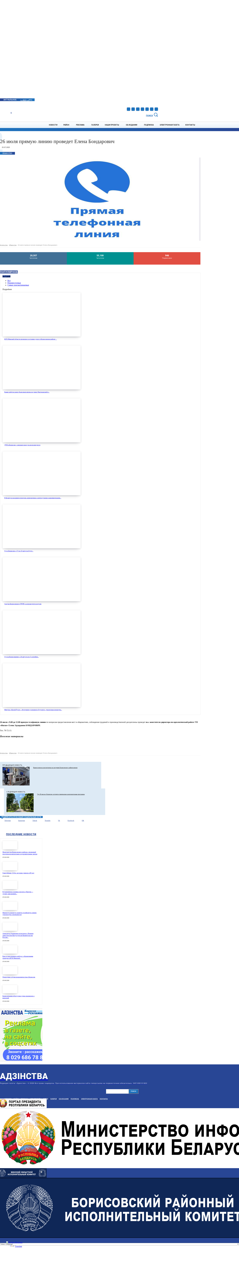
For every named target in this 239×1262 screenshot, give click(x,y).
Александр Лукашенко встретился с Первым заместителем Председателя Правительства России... (17, 935)
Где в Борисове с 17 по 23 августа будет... (18, 551)
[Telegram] (137, 109)
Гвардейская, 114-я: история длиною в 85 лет (18, 873)
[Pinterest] (125, 745)
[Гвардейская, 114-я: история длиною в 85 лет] (9, 866)
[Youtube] (151, 109)
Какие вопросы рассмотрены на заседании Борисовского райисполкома (55, 768)
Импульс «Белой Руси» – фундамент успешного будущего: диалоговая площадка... (33, 710)
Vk (59, 820)
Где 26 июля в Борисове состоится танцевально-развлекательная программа (61, 794)
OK (83, 820)
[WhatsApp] (134, 745)
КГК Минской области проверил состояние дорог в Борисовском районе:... (30, 339)
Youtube (47, 820)
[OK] (156, 109)
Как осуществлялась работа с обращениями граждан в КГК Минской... (17, 957)
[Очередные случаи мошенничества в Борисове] (9, 970)
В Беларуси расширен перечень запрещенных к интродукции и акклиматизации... (32, 498)
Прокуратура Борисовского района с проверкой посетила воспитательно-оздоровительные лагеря (19, 853)
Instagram (21, 820)
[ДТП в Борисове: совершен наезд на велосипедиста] (41, 420)
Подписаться (167, 253)
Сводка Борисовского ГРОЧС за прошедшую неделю (22, 604)
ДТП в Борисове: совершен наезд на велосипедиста (22, 445)
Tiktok (34, 820)
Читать (33, 253)
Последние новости (21, 834)
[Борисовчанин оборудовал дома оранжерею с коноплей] (9, 989)
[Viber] (178, 745)
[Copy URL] (187, 745)
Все (9, 281)
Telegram (7, 820)
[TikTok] (142, 109)
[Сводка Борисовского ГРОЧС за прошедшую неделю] (41, 579)
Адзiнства (4, 245)
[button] (152, 114)
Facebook (71, 820)
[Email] (143, 745)
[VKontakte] (147, 109)
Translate (18, 1246)
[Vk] (55, 820)
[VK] (169, 745)
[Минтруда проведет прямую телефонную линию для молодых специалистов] (9, 906)
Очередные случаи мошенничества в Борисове (18, 977)
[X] (116, 745)
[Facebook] (128, 109)
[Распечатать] (152, 745)
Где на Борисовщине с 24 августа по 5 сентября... (21, 657)
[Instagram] (133, 109)
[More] (196, 745)
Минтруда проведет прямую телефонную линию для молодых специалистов (19, 914)
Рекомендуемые (14, 283)
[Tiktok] (29, 820)
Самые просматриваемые (18, 285)
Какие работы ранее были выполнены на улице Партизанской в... (27, 392)
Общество (7, 153)
